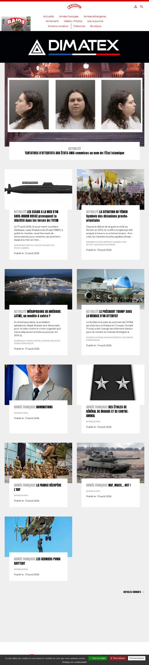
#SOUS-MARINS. (21, 248)
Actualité (48, 16)
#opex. (24, 413)
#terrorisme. (93, 340)
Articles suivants (132, 592)
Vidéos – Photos (73, 21)
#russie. (50, 245)
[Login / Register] (136, 6)
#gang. (17, 343)
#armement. (20, 245)
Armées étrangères (95, 16)
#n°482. (17, 413)
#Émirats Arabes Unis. (115, 242)
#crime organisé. (52, 341)
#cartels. (37, 341)
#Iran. (112, 245)
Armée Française (68, 16)
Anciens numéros (58, 26)
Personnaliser (137, 658)
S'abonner (79, 26)
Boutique (95, 26)
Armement (52, 21)
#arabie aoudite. (95, 242)
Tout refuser (118, 658)
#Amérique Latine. (23, 341)
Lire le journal (95, 21)
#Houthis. (104, 245)
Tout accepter (99, 658)
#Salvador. (27, 343)
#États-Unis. (32, 245)
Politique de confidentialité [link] (74, 662)
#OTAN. (42, 245)
